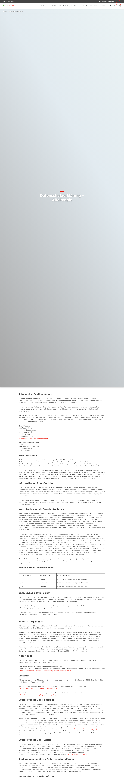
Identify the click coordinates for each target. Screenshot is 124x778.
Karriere (104, 6)
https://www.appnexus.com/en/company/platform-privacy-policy (45, 671)
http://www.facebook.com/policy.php (85, 729)
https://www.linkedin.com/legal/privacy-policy (38, 688)
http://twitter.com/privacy (78, 754)
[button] (119, 6)
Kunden (77, 6)
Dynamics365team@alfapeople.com (33, 438)
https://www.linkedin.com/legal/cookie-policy (37, 695)
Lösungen (44, 6)
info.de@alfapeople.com (106, 1)
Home (5, 11)
